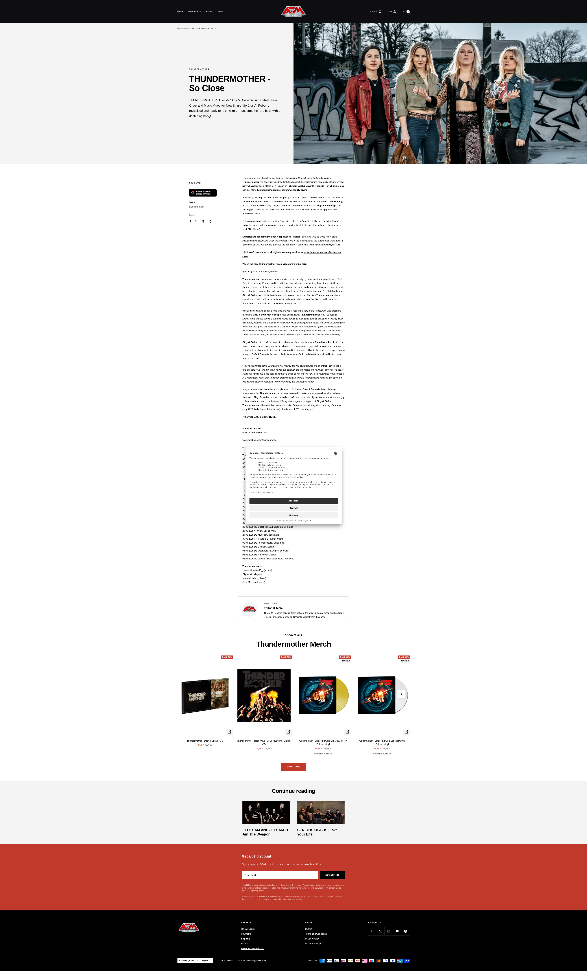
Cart (404, 11)
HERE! (272, 417)
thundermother (199, 69)
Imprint (308, 929)
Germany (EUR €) (187, 961)
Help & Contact (248, 929)
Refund (244, 943)
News (220, 11)
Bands (209, 11)
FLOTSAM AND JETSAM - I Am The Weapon (265, 832)
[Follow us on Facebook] (372, 931)
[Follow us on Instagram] (388, 931)
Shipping (245, 938)
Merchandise (194, 11)
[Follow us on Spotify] (405, 931)
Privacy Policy (312, 938)
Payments (246, 933)
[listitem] (190, 221)
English (205, 961)
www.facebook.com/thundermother (259, 440)
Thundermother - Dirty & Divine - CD (205, 740)
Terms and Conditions (316, 933)
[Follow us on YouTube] (397, 931)
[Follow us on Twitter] (380, 931)
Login (389, 11)
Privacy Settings (313, 943)
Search (374, 11)
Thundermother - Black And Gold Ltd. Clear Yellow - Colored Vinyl (323, 742)
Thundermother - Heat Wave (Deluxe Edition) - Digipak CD (264, 742)
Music (180, 11)
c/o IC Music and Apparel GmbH (251, 961)
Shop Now (293, 767)
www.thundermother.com (254, 432)
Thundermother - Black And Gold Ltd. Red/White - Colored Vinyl (382, 742)
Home (180, 28)
